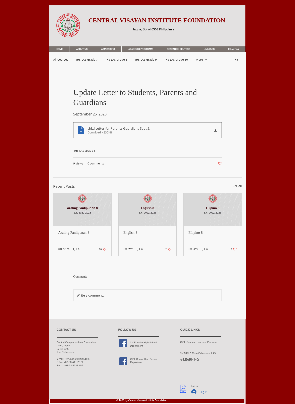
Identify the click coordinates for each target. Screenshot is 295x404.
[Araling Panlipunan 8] (82, 209)
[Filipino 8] (213, 209)
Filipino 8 (195, 233)
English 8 (130, 233)
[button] (237, 59)
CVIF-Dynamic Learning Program (198, 342)
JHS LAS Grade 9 (146, 59)
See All (237, 186)
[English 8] (148, 209)
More (199, 59)
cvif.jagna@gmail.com (77, 358)
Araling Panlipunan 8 (73, 233)
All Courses (60, 59)
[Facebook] (123, 343)
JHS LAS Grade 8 (116, 59)
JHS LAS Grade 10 (176, 59)
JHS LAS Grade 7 (87, 59)
